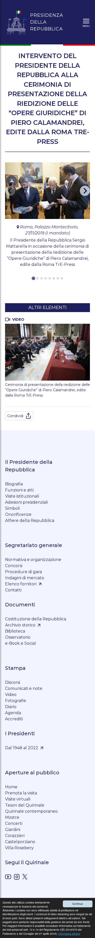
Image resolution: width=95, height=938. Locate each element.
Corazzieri (15, 835)
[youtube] (8, 878)
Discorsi (12, 682)
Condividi (15, 416)
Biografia (14, 484)
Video (10, 694)
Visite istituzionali (22, 496)
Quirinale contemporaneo (31, 811)
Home (11, 786)
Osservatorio (17, 637)
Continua (77, 904)
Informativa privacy (69, 933)
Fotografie (15, 700)
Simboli (12, 508)
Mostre (12, 817)
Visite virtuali (17, 799)
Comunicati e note (23, 688)
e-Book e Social (20, 643)
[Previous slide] (10, 191)
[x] (24, 877)
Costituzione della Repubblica (35, 619)
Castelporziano (20, 841)
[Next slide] (85, 191)
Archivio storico (20, 625)
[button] (86, 22)
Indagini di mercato (24, 577)
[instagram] (17, 878)
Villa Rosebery (19, 847)
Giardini (12, 829)
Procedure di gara (23, 571)
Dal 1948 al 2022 (21, 747)
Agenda (13, 712)
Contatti (13, 590)
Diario (10, 706)
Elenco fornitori (20, 584)
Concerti (13, 823)
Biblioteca (15, 631)
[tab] (33, 278)
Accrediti (14, 719)
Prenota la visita (21, 793)
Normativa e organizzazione (33, 559)
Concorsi (13, 565)
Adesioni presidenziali (26, 502)
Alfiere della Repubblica (29, 520)
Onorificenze (18, 514)
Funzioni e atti (19, 490)
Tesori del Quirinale (24, 805)
